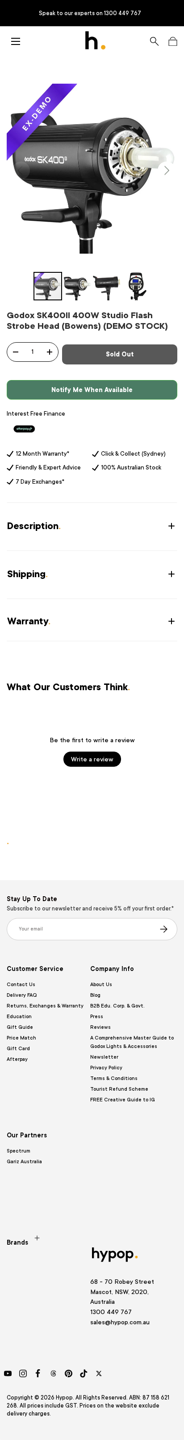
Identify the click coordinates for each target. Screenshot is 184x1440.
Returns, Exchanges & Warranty (45, 1006)
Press (96, 1016)
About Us (101, 984)
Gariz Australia (24, 1162)
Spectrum (18, 1151)
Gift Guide (20, 1027)
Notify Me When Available (92, 389)
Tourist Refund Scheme (119, 1089)
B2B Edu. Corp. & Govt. (117, 1006)
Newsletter (104, 1057)
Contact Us (21, 984)
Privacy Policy (106, 1068)
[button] (172, 41)
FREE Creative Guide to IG (122, 1100)
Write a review (92, 759)
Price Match (21, 1038)
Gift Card (18, 1049)
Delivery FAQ (22, 995)
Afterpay (17, 1059)
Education (19, 1016)
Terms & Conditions (114, 1078)
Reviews (100, 1027)
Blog (95, 995)
